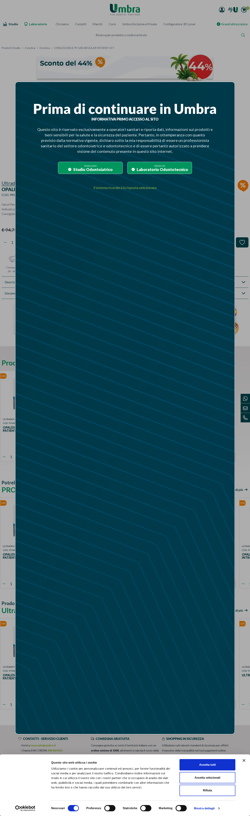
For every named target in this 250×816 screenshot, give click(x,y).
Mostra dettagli (204, 808)
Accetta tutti (207, 764)
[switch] (109, 808)
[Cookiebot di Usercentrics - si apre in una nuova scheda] (25, 808)
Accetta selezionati (207, 777)
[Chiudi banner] (244, 760)
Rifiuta (207, 790)
